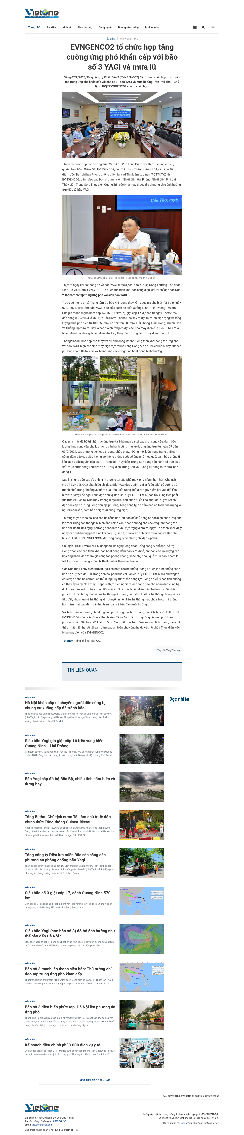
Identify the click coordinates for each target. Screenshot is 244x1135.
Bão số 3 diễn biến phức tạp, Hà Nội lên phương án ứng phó (70, 1009)
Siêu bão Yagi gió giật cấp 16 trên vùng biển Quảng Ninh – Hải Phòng (64, 743)
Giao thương (85, 27)
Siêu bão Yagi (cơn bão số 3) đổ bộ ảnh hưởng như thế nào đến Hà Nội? (70, 933)
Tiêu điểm (109, 38)
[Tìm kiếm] (203, 27)
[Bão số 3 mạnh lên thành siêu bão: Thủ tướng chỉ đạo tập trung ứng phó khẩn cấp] (142, 977)
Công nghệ (105, 27)
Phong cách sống (128, 27)
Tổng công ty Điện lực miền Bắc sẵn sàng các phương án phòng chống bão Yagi (65, 857)
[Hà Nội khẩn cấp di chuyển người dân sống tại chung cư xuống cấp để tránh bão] (142, 711)
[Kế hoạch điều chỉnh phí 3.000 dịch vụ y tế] (142, 1053)
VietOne (42, 13)
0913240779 (60, 1121)
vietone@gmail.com (42, 1124)
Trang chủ (34, 27)
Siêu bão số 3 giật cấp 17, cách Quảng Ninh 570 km (68, 895)
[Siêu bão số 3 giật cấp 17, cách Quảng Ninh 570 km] (142, 901)
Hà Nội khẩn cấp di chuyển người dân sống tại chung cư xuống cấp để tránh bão (66, 705)
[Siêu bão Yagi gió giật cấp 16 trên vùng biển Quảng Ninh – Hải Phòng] (142, 749)
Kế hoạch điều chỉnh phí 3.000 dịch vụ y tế (62, 1045)
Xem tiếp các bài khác (95, 1080)
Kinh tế (67, 27)
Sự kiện (51, 27)
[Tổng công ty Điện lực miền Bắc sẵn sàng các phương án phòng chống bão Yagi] (142, 863)
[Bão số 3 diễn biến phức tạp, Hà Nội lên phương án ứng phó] (142, 1015)
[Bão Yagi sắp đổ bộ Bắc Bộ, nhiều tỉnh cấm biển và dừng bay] (142, 787)
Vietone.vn (182, 1123)
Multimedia (152, 27)
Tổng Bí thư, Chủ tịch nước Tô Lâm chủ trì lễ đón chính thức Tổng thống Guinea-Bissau (68, 819)
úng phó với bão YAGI (89, 640)
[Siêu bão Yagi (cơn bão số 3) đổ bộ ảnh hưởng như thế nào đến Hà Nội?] (142, 939)
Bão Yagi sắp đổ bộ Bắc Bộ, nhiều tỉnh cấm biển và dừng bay (70, 781)
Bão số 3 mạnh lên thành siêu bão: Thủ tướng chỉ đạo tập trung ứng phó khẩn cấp (68, 971)
